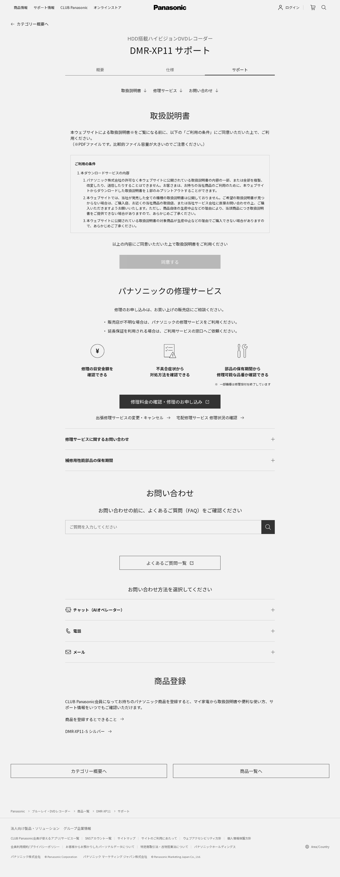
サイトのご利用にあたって (159, 838)
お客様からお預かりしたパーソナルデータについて (100, 846)
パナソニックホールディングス (215, 846)
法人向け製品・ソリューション (35, 828)
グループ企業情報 (77, 828)
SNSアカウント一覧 (98, 838)
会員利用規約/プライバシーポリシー (35, 846)
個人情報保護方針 (239, 838)
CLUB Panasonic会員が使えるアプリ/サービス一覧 (45, 838)
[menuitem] (21, 7)
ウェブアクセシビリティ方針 (202, 838)
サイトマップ (126, 838)
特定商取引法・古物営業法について (164, 846)
